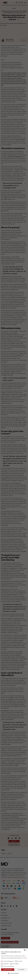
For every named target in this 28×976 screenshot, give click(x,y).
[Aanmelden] (22, 2)
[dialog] (14, 962)
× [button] (26, 950)
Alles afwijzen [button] (21, 969)
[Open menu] (1, 2)
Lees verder (24, 958)
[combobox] (24, 950)
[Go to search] (19, 2)
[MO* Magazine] (6, 3)
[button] (14, 973)
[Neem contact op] (16, 2)
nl (24, 2)
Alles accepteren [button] (7, 969)
